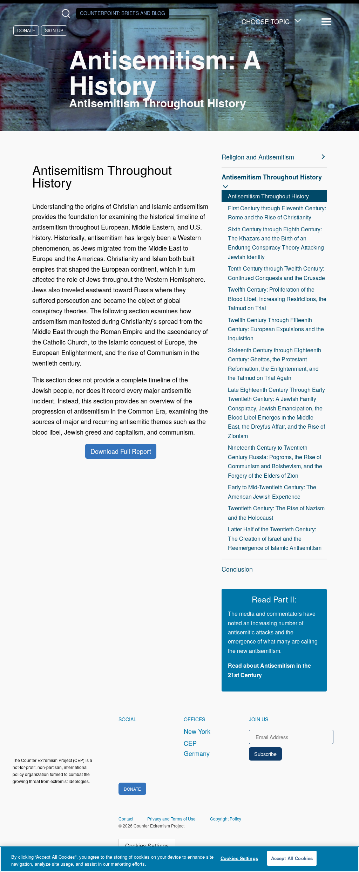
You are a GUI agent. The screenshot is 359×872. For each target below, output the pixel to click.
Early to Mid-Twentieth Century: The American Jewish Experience (272, 491)
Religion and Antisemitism (258, 156)
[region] (179, 859)
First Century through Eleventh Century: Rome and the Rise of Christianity (277, 212)
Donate (26, 30)
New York (197, 731)
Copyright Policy (225, 819)
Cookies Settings (147, 845)
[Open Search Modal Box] (67, 13)
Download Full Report (120, 451)
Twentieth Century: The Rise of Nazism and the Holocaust (276, 512)
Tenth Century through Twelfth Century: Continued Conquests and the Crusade (276, 272)
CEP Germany (197, 748)
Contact (125, 819)
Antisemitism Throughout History (272, 177)
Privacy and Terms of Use (171, 819)
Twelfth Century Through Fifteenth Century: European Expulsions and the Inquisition (276, 329)
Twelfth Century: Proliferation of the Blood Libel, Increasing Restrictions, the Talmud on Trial (277, 298)
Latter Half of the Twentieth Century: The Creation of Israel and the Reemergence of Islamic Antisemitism (274, 538)
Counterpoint (122, 12)
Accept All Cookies (292, 858)
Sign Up (54, 30)
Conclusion (237, 568)
